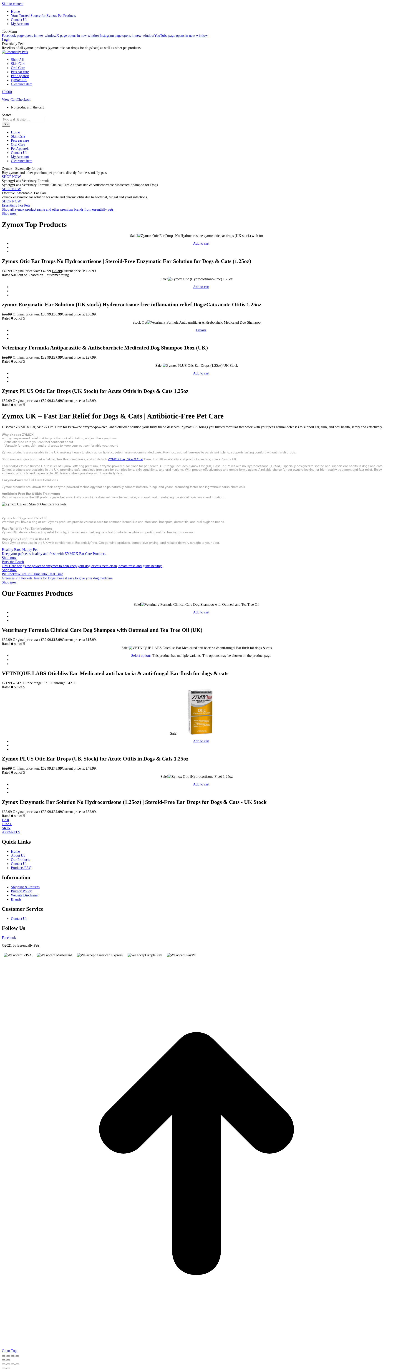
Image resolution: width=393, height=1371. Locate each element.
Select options (141, 655)
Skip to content (12, 4)
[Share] (13, 1356)
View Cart (9, 99)
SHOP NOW (11, 177)
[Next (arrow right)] (8, 1360)
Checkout (23, 99)
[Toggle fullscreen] (8, 1356)
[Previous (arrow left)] (3, 1360)
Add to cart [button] (201, 243)
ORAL (7, 824)
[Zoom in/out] (3, 1356)
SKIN (6, 828)
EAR (5, 820)
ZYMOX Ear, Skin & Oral (125, 459)
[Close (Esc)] (17, 1356)
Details (201, 330)
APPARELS (11, 832)
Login (6, 40)
